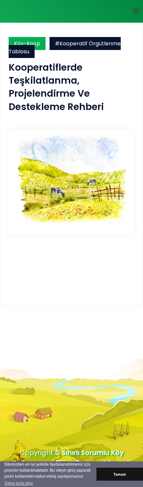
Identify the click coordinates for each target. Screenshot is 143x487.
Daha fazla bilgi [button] (19, 483)
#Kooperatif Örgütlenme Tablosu (65, 47)
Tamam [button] (119, 474)
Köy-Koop (27, 43)
